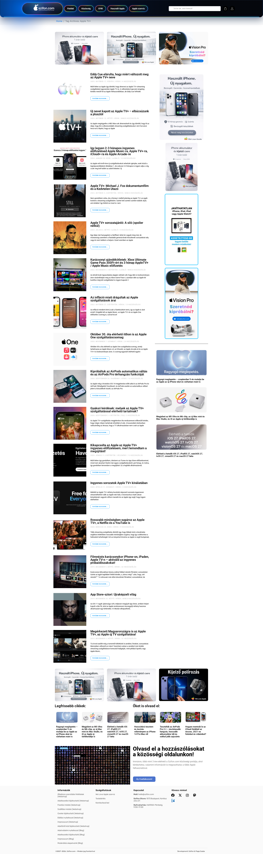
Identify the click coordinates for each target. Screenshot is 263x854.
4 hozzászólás (129, 81)
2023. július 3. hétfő (100, 230)
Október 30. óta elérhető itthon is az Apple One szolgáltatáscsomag (118, 336)
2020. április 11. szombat (102, 487)
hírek (118, 81)
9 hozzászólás (127, 527)
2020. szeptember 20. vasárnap (105, 378)
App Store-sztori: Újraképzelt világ (113, 594)
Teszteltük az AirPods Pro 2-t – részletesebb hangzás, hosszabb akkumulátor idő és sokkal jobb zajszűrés (170, 731)
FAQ (123, 415)
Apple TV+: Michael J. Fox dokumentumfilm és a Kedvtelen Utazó (119, 187)
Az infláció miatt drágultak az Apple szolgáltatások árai (114, 299)
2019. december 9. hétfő (101, 567)
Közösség (86, 8)
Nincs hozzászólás (130, 118)
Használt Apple (118, 8)
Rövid (120, 193)
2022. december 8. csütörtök (104, 270)
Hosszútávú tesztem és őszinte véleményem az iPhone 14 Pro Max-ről (144, 730)
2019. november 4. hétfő (101, 639)
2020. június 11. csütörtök (103, 455)
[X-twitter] (180, 795)
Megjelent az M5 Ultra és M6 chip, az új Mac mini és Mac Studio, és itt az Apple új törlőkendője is (180, 417)
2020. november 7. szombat (103, 341)
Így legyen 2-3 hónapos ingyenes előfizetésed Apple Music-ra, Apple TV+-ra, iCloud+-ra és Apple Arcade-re (119, 151)
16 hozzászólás (135, 378)
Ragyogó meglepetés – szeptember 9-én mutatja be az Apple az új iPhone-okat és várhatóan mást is (180, 380)
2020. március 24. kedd (101, 527)
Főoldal (70, 8)
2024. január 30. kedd (100, 158)
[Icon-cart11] (225, 8)
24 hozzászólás (131, 341)
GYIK (100, 8)
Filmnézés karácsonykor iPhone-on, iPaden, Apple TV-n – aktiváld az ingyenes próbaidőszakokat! (119, 559)
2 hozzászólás (129, 487)
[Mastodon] (194, 795)
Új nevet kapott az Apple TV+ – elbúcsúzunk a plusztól (119, 113)
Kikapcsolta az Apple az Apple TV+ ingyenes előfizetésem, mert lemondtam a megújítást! (118, 448)
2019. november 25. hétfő (102, 599)
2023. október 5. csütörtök (103, 193)
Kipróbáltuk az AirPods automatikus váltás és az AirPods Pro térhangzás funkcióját (118, 373)
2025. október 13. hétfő (101, 118)
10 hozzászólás (128, 158)
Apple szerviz (138, 8)
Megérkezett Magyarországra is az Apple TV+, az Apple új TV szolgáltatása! (118, 633)
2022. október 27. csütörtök (103, 305)
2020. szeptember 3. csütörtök (105, 415)
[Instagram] (187, 795)
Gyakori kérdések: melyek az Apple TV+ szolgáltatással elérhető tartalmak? (117, 410)
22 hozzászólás (129, 567)
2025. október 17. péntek (102, 81)
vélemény (121, 455)
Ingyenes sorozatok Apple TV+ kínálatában (119, 483)
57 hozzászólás (129, 639)
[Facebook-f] (173, 795)
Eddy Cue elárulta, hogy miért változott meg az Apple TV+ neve (119, 76)
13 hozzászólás (133, 305)
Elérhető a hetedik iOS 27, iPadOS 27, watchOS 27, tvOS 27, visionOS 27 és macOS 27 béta (179, 454)
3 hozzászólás (133, 415)
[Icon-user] (232, 8)
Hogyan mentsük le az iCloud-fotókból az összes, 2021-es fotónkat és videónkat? (195, 730)
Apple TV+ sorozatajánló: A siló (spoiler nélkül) (116, 224)
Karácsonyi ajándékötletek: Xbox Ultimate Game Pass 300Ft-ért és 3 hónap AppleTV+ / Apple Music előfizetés (119, 262)
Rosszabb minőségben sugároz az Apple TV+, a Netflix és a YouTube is (117, 521)
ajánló (115, 158)
